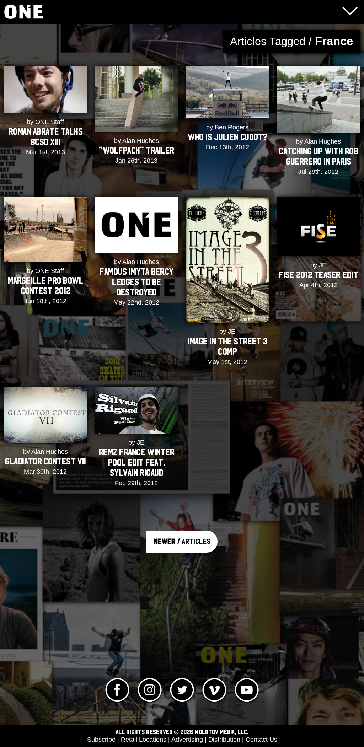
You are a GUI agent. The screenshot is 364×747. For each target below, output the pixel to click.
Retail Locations (143, 739)
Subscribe (101, 739)
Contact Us (261, 739)
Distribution (224, 739)
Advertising (187, 739)
